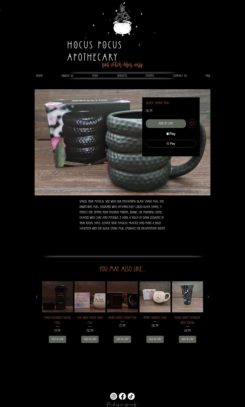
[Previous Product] (37, 297)
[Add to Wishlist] (191, 123)
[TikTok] (131, 396)
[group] (122, 312)
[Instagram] (113, 396)
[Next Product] (208, 297)
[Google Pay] (171, 143)
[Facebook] (122, 396)
